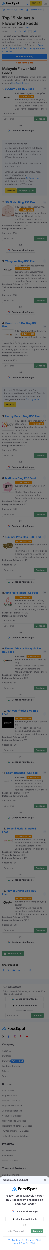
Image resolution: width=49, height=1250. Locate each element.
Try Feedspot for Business (21, 1240)
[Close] (45, 1180)
